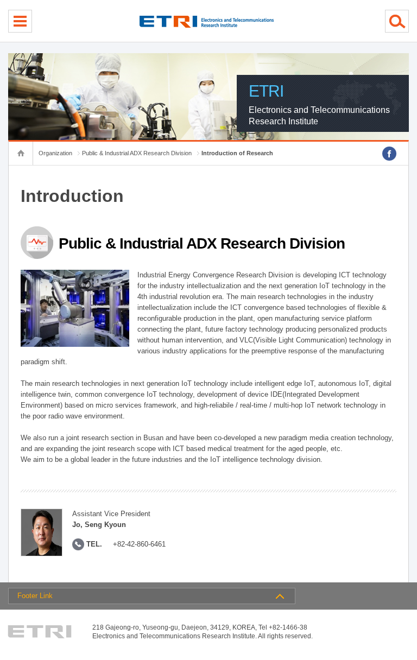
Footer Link (35, 596)
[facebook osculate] (389, 154)
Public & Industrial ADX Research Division (137, 153)
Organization (55, 153)
